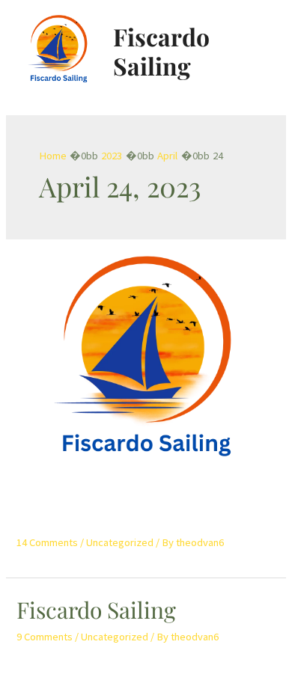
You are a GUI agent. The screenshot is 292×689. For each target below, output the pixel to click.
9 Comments (44, 636)
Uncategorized (119, 542)
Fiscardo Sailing (161, 50)
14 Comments (47, 542)
